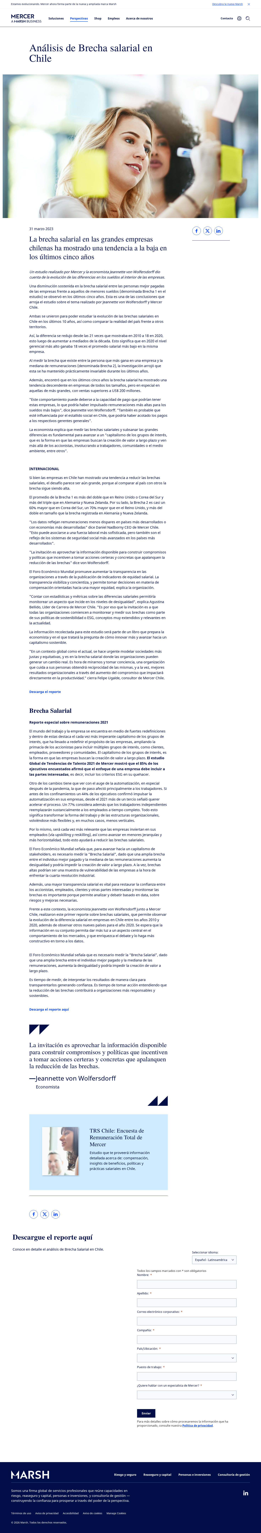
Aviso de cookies (92, 1513)
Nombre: (143, 1275)
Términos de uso (21, 1513)
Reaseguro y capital (157, 1475)
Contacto (227, 18)
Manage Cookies (116, 1513)
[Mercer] (26, 18)
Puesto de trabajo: (149, 1367)
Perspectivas (79, 18)
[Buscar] (248, 18)
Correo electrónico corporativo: (158, 1312)
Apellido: (143, 1293)
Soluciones (56, 18)
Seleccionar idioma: (205, 1252)
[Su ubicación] (239, 18)
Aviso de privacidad (47, 1513)
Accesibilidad (71, 1513)
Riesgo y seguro (125, 1475)
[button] (249, 4)
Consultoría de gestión (234, 1475)
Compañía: (144, 1330)
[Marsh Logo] (30, 1475)
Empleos (114, 18)
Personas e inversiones (194, 1475)
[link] (33, 1214)
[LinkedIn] (246, 1493)
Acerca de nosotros (139, 18)
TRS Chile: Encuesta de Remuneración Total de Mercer (117, 1137)
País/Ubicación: (147, 1349)
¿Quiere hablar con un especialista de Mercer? (168, 1386)
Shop (97, 18)
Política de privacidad (197, 1426)
